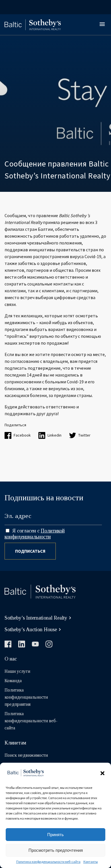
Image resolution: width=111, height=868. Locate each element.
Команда (13, 680)
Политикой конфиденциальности (35, 534)
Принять (55, 834)
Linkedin (54, 435)
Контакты (90, 861)
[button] (102, 773)
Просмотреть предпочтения (55, 850)
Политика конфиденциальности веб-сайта (48, 861)
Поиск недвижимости (26, 755)
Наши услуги (17, 671)
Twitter (84, 435)
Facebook (22, 435)
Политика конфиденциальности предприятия (26, 697)
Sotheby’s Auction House (31, 629)
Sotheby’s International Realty (36, 618)
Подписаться (30, 551)
